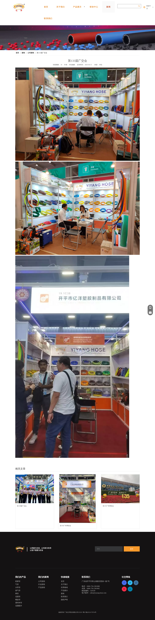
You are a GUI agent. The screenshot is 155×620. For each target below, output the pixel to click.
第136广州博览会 (65, 525)
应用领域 (64, 587)
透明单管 (18, 603)
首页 (46, 7)
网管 (17, 593)
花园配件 (18, 606)
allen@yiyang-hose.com (98, 593)
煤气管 (17, 590)
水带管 (17, 587)
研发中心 (94, 7)
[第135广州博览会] (120, 488)
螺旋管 (17, 600)
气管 (17, 584)
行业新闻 (41, 584)
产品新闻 (41, 587)
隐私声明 (64, 600)
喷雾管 (17, 581)
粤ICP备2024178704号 (89, 612)
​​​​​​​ (82, 612)
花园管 (17, 596)
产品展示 (77, 7)
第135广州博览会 (108, 506)
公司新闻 (41, 581)
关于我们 (60, 7)
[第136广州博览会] (77, 498)
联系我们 (48, 18)
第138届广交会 (22, 506)
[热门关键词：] (139, 6)
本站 (100, 65)
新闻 (108, 7)
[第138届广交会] (34, 488)
